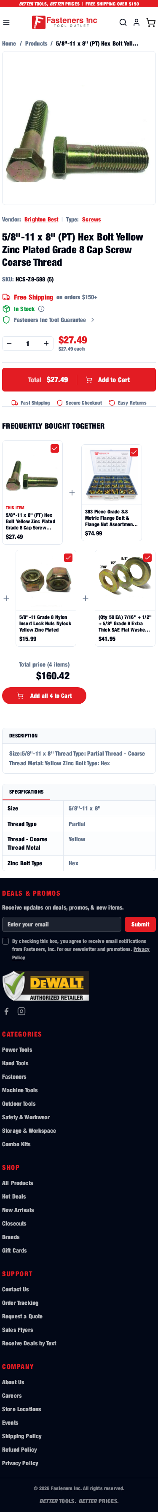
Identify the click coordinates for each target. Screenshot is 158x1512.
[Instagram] (21, 1011)
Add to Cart (79, 379)
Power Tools (17, 1049)
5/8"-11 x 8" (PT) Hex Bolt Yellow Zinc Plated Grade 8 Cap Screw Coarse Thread (30, 521)
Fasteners (14, 1076)
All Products (17, 1182)
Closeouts (14, 1223)
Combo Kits (16, 1144)
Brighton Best (41, 219)
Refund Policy (19, 1449)
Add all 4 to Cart (51, 695)
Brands (10, 1236)
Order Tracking (20, 1302)
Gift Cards (14, 1250)
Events (10, 1422)
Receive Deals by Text (29, 1343)
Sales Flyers (17, 1329)
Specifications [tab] (26, 791)
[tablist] (79, 792)
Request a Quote (22, 1316)
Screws (91, 219)
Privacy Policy (20, 1462)
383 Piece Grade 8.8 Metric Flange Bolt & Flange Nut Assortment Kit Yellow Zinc (109, 517)
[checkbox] (55, 448)
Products (36, 43)
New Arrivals (18, 1209)
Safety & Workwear (26, 1116)
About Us (13, 1381)
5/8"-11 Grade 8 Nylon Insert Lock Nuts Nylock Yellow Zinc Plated (45, 623)
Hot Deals (14, 1196)
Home (9, 43)
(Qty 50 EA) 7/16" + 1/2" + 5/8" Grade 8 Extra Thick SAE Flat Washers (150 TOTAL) (125, 623)
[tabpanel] (79, 836)
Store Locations (21, 1408)
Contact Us (15, 1289)
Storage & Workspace (29, 1130)
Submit (140, 924)
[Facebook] (6, 1011)
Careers (11, 1395)
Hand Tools (15, 1062)
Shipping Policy (21, 1435)
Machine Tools (19, 1090)
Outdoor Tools (18, 1103)
